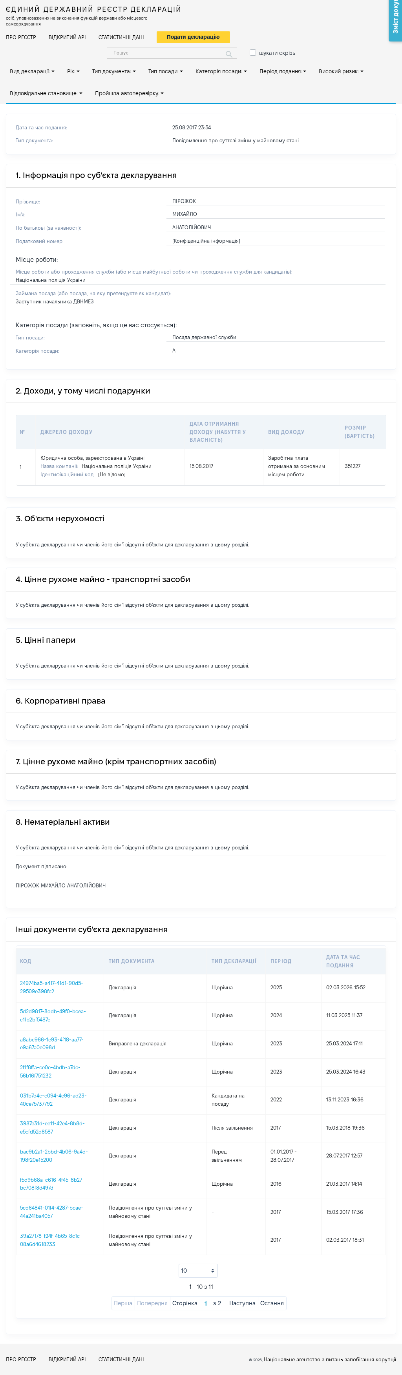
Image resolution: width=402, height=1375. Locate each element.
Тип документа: (111, 71)
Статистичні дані (121, 37)
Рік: (71, 71)
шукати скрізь (277, 53)
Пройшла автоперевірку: (127, 93)
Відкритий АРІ (67, 37)
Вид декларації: (30, 71)
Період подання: (280, 71)
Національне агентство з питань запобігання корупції (330, 1359)
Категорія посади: (219, 71)
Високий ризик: (339, 71)
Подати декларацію (193, 37)
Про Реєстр (21, 37)
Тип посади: (163, 71)
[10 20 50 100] (198, 1271)
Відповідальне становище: (44, 93)
